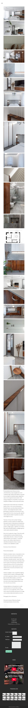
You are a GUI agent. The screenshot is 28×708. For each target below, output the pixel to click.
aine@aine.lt (14, 620)
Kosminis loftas (16, 601)
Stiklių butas (14, 600)
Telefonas (7, 639)
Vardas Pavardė (8, 632)
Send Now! (9, 651)
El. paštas (7, 636)
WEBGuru (17, 706)
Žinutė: (6, 647)
